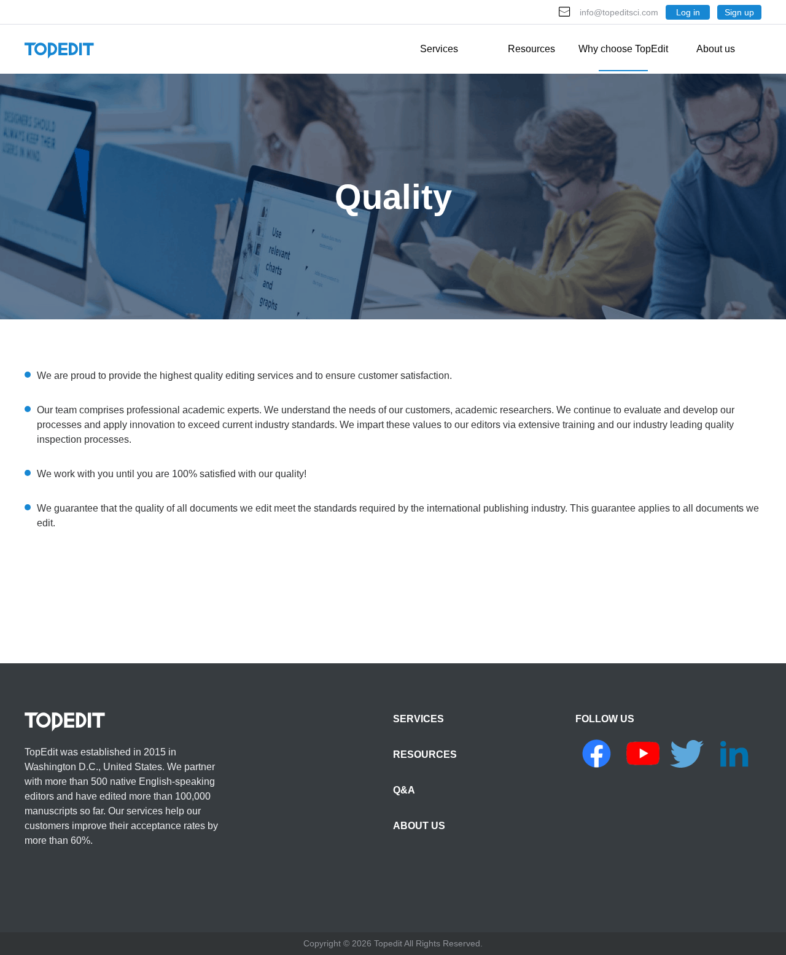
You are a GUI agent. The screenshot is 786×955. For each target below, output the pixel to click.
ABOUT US (419, 826)
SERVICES (418, 719)
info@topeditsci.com (619, 12)
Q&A (404, 790)
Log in (688, 12)
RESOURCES (425, 754)
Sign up (739, 12)
